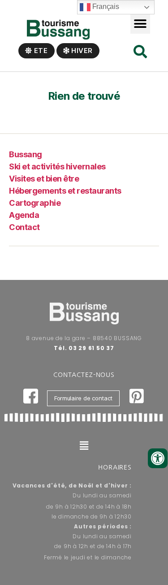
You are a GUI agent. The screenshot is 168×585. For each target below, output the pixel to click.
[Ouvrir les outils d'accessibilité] (158, 458)
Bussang (25, 154)
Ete (40, 50)
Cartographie (34, 203)
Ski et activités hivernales (57, 166)
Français (104, 6)
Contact (24, 227)
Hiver (81, 50)
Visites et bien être (44, 178)
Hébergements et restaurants (65, 190)
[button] (140, 23)
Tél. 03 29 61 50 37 (84, 348)
